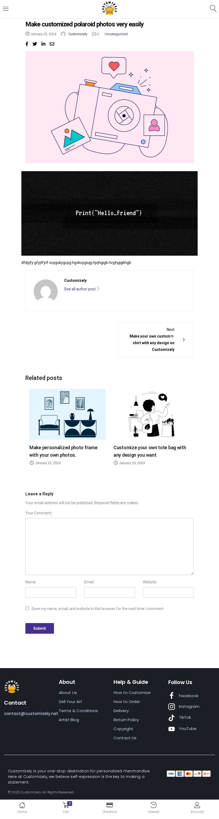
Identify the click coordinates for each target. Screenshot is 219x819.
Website (150, 582)
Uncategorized (116, 34)
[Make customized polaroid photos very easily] (26, 44)
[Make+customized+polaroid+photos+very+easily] (35, 44)
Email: (89, 582)
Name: (30, 582)
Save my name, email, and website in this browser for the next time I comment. (98, 609)
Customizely (77, 34)
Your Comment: (38, 513)
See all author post (80, 289)
